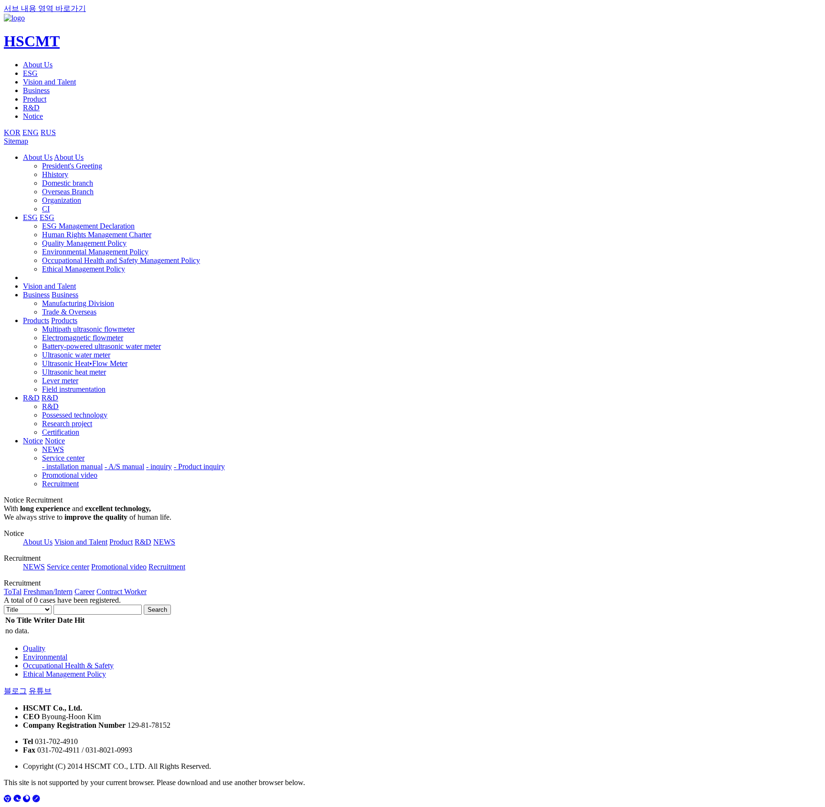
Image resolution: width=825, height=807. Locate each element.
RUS (48, 132)
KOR (12, 132)
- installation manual (72, 466)
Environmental (45, 657)
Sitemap (16, 141)
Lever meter (60, 381)
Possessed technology (74, 415)
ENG (30, 132)
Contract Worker (121, 591)
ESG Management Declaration (88, 226)
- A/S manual (124, 466)
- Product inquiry (199, 466)
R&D (31, 108)
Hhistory (55, 174)
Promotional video (69, 475)
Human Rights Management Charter (96, 235)
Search (157, 609)
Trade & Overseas (69, 312)
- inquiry (159, 466)
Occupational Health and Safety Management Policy (121, 260)
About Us (38, 65)
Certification (60, 432)
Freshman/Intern (48, 591)
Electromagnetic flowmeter (82, 338)
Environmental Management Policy (95, 252)
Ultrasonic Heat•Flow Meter (84, 363)
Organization (61, 200)
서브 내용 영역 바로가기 (45, 8)
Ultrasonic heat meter (74, 372)
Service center (63, 458)
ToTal (12, 591)
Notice (33, 116)
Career (84, 591)
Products (36, 320)
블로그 (15, 691)
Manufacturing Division (78, 303)
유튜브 (40, 691)
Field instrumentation (74, 389)
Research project (67, 423)
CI (46, 209)
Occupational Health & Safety (68, 665)
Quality (34, 648)
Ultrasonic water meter (76, 355)
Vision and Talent (49, 82)
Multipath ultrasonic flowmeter (88, 329)
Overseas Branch (68, 192)
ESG (30, 73)
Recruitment (60, 484)
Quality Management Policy (84, 243)
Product (34, 99)
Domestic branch (67, 183)
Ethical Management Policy (83, 269)
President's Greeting (72, 166)
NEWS (53, 449)
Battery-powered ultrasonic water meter (101, 346)
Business (36, 90)
